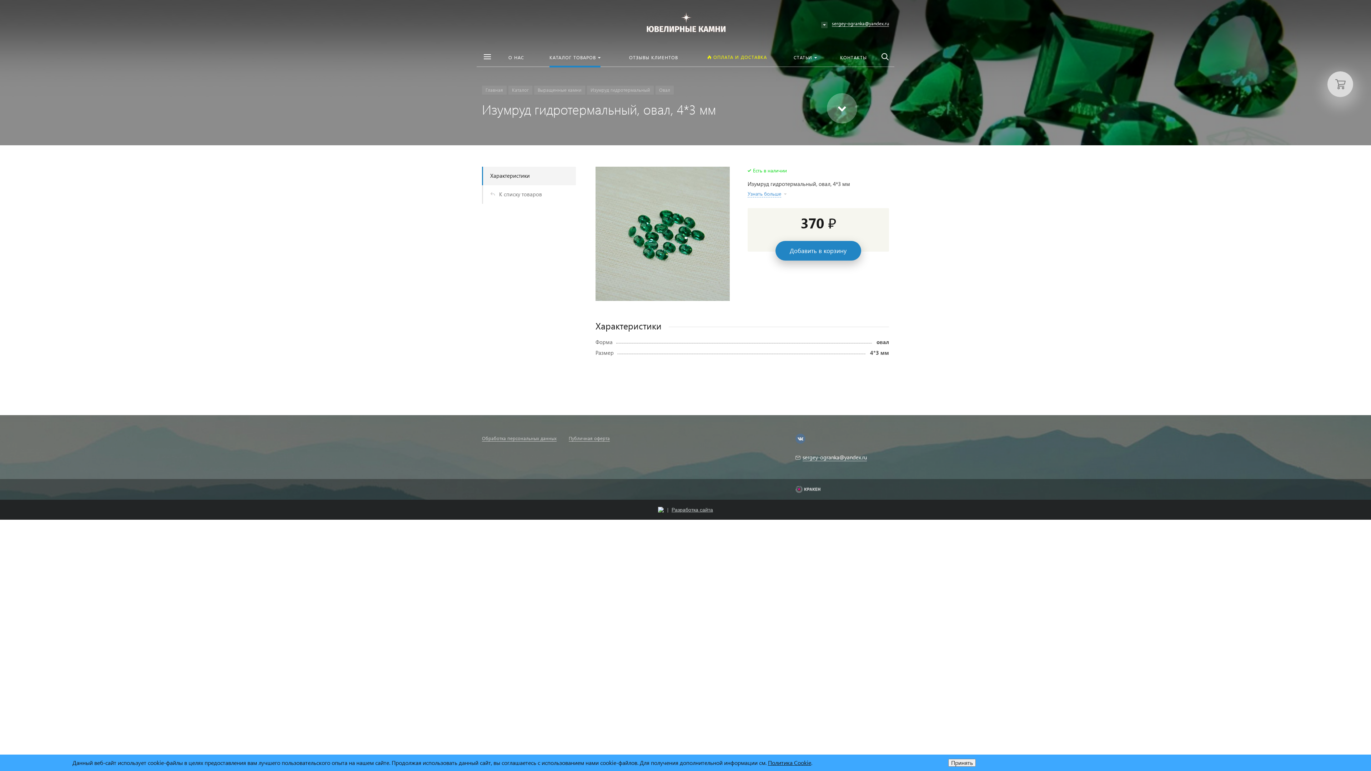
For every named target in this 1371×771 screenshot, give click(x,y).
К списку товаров (520, 194)
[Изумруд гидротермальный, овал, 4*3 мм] (663, 234)
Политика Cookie (789, 762)
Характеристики (510, 175)
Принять (962, 762)
